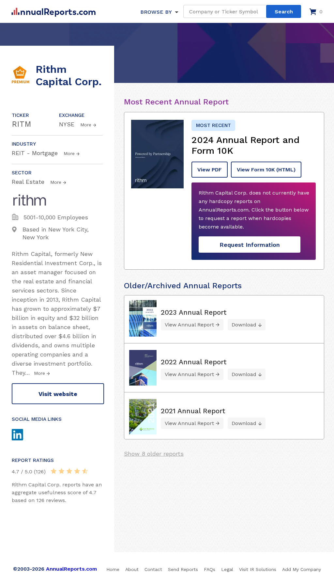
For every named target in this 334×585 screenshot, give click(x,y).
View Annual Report (189, 325)
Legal (227, 569)
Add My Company (301, 569)
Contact (153, 569)
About (132, 569)
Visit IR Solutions (257, 569)
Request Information (250, 244)
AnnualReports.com (71, 569)
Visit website (57, 393)
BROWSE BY (156, 12)
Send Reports (183, 569)
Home (112, 569)
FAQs (209, 569)
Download (244, 325)
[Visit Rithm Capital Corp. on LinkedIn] (24, 435)
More (85, 124)
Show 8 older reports (154, 453)
